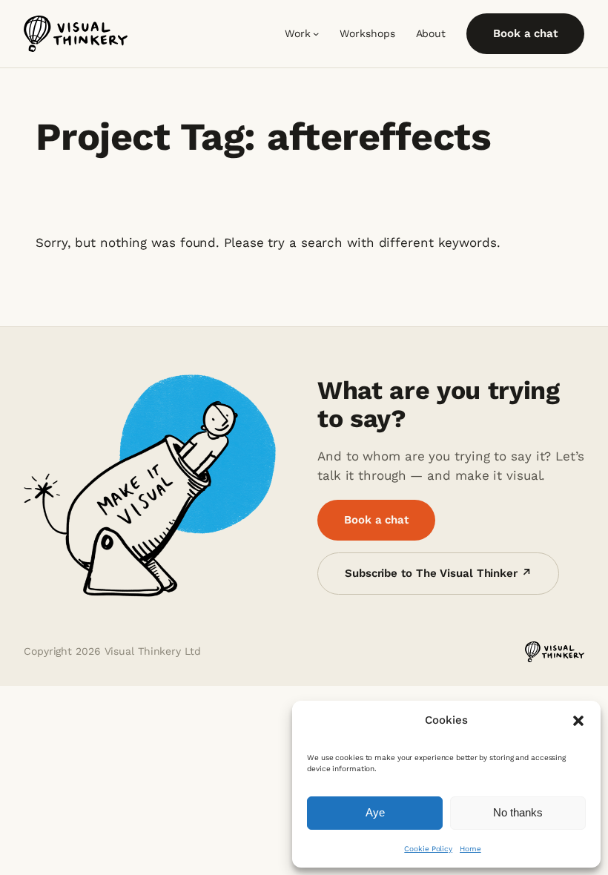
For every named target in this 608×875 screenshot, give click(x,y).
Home (470, 849)
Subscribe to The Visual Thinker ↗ (438, 573)
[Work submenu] (316, 33)
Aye (375, 812)
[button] (578, 720)
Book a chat (525, 33)
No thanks (518, 812)
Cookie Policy (428, 849)
